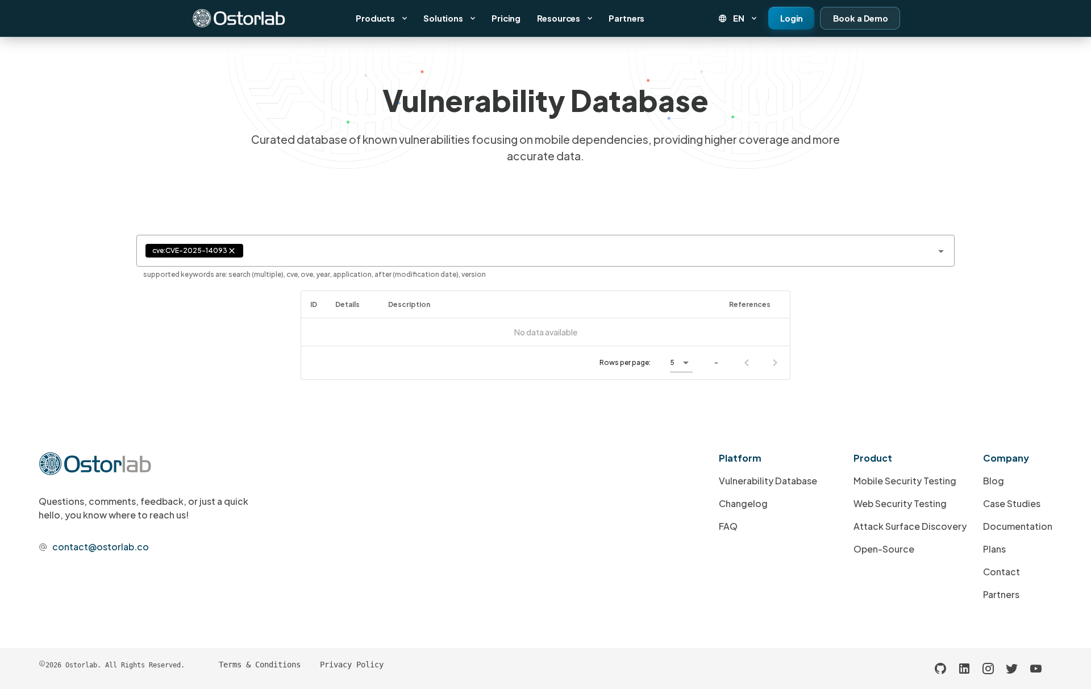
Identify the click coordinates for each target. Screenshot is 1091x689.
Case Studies (1011, 503)
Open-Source (883, 549)
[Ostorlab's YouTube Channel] (1036, 668)
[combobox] (545, 251)
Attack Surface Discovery (910, 526)
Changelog (743, 503)
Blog (993, 481)
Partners (1001, 594)
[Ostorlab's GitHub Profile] (940, 668)
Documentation (1017, 526)
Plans (994, 549)
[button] (738, 18)
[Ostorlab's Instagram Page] (988, 668)
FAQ (728, 526)
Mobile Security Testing (904, 481)
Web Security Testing (900, 503)
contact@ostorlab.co (100, 547)
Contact (1001, 572)
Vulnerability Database (768, 481)
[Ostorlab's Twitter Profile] (1012, 668)
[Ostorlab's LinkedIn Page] (964, 668)
